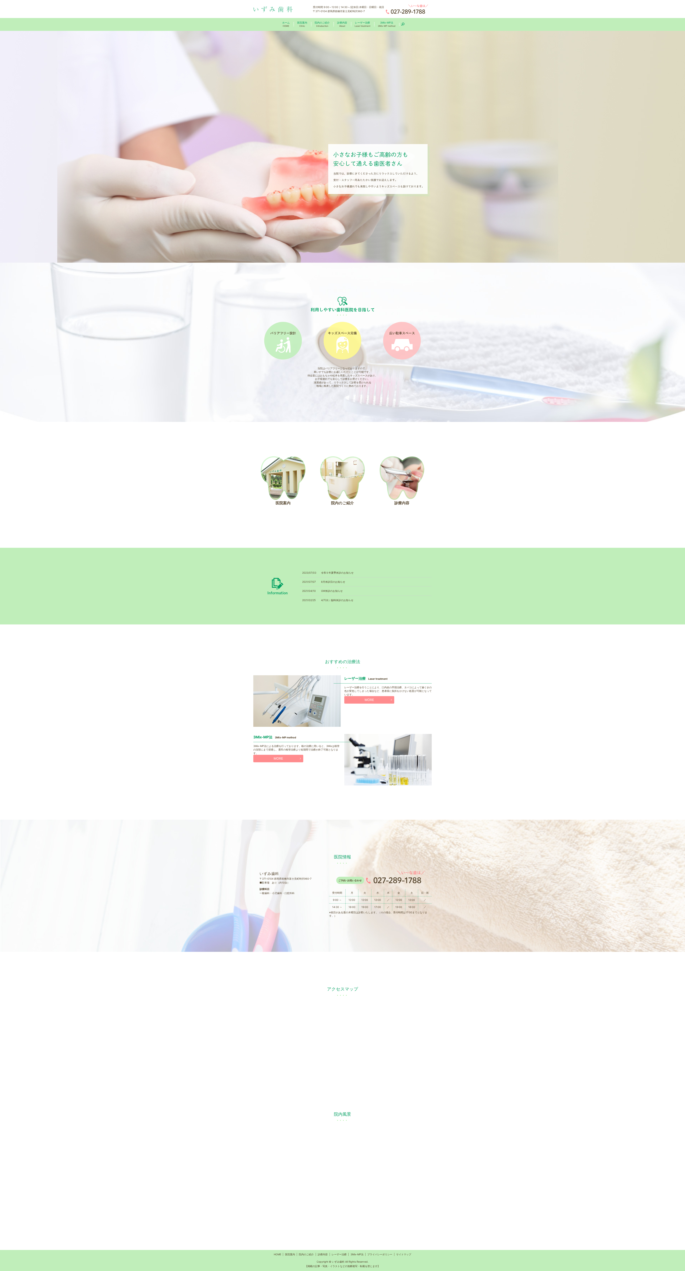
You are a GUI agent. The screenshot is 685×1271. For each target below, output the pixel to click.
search (405, 24)
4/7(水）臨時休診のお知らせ (337, 600)
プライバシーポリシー (379, 1254)
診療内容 (342, 24)
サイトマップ (403, 1254)
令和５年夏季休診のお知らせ (337, 572)
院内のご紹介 (322, 24)
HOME (277, 1254)
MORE (369, 700)
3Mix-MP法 (386, 24)
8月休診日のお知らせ (333, 581)
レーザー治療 (362, 24)
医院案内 (302, 24)
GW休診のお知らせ (332, 590)
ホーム (286, 24)
